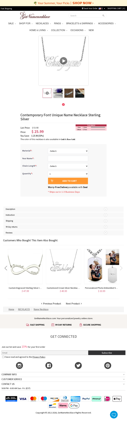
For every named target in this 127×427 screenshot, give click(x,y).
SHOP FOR (25, 23)
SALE (11, 23)
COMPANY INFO (9, 374)
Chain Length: (29, 166)
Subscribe (107, 352)
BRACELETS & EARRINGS (80, 23)
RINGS (58, 23)
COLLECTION (58, 30)
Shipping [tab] (9, 221)
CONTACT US (8, 384)
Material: (27, 150)
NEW (91, 30)
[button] (6, 268)
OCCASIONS (77, 30)
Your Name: (28, 158)
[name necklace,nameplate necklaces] (35, 15)
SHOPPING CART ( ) (116, 8)
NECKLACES (43, 23)
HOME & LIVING (38, 30)
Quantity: (27, 173)
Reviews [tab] (9, 232)
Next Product (73, 303)
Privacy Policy (39, 357)
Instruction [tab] (10, 215)
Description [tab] (10, 209)
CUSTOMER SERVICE (12, 379)
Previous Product (51, 303)
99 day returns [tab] (11, 227)
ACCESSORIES (106, 23)
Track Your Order (90, 8)
